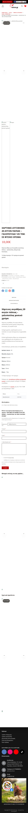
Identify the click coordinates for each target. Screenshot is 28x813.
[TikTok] (22, 751)
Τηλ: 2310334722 (8, 1)
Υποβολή (5, 468)
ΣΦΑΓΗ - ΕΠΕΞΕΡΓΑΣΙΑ (17, 277)
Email (3, 435)
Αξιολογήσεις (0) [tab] (14, 303)
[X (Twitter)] (6, 291)
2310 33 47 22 (11, 771)
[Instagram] (10, 751)
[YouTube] (16, 751)
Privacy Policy (11, 457)
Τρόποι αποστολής (7, 736)
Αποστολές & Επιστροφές (8, 738)
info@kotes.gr (10, 776)
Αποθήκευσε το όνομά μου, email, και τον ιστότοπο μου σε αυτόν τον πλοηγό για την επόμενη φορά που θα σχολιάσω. (13, 461)
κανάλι (12, 386)
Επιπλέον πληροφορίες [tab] (14, 300)
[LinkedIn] (13, 291)
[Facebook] (3, 291)
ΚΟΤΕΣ (10, 277)
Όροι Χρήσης (5, 742)
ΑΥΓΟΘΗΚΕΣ (11, 275)
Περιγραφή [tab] (14, 297)
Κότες (7, 280)
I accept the (8, 457)
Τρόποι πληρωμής (7, 734)
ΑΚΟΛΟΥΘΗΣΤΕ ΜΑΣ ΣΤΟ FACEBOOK (14, 804)
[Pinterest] (9, 291)
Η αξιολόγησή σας (6, 442)
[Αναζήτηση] (22, 6)
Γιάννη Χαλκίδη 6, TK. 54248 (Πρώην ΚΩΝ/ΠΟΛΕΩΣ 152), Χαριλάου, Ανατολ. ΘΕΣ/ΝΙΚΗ (15, 764)
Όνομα (4, 428)
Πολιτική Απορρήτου (7, 740)
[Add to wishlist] (3, 283)
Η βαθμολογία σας (4, 424)
